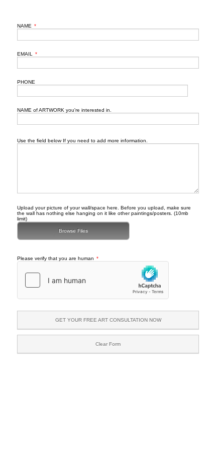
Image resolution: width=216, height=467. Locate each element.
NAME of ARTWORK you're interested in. (64, 110)
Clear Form (108, 344)
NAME (26, 26)
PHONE (26, 82)
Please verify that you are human (57, 258)
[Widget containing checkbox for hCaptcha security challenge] (93, 280)
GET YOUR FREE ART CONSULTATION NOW (108, 320)
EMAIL (27, 54)
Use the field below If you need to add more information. (82, 140)
